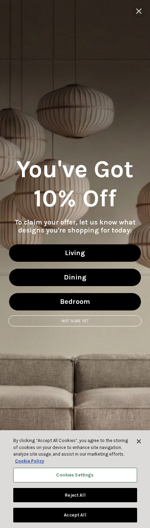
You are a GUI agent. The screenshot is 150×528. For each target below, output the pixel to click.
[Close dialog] (138, 11)
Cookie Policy (29, 461)
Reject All (75, 495)
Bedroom (75, 302)
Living (75, 253)
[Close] (139, 441)
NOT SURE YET (75, 320)
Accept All (75, 515)
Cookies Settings (74, 475)
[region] (75, 479)
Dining (75, 277)
